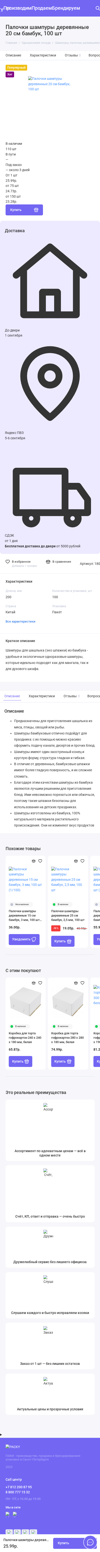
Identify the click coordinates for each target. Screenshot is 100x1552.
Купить (60, 941)
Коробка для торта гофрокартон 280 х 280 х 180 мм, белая (67, 1037)
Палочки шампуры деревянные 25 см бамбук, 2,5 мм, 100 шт (67, 915)
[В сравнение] (34, 861)
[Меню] (8, 8)
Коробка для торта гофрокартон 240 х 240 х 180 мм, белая (25, 1037)
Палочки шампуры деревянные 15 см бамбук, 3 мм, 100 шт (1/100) (24, 915)
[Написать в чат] (90, 1542)
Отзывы (73, 55)
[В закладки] (40, 861)
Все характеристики (20, 621)
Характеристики (43, 55)
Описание (13, 55)
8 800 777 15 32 (18, 1492)
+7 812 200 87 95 (19, 1487)
